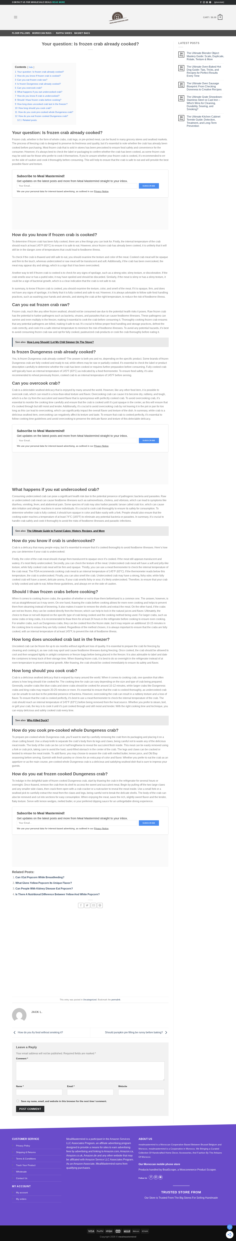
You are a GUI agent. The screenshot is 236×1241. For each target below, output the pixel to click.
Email (70, 1086)
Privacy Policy (23, 1145)
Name (20, 1086)
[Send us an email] (207, 2)
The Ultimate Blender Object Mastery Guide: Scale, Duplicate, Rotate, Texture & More (205, 56)
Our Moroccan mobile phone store (159, 1164)
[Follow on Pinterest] (210, 2)
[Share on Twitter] (87, 905)
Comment (22, 1058)
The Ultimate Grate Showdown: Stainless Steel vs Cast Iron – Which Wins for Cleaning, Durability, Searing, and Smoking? (204, 103)
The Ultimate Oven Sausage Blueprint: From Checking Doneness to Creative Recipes (204, 86)
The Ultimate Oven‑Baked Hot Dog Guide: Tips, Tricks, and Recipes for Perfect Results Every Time (204, 71)
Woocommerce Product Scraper (197, 1169)
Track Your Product (25, 1165)
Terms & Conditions (26, 1158)
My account (22, 1192)
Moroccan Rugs (42, 33)
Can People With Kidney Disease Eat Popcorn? (44, 888)
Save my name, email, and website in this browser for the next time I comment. (64, 1101)
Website (122, 1086)
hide (31, 67)
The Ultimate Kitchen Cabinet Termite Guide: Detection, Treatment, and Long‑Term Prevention (203, 121)
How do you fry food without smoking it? (40, 1032)
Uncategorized (89, 999)
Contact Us (21, 1178)
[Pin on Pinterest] (100, 905)
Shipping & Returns (26, 1152)
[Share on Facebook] (81, 905)
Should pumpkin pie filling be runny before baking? (134, 1032)
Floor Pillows (21, 33)
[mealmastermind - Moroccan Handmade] (118, 17)
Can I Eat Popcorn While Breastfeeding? (39, 877)
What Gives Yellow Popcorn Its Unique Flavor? (43, 883)
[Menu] (15, 17)
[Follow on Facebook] (201, 2)
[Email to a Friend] (93, 905)
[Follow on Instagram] (204, 2)
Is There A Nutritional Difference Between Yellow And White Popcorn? (57, 894)
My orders (21, 1199)
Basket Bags (82, 33)
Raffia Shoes (64, 33)
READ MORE (58, 2)
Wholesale (21, 1171)
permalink (115, 999)
